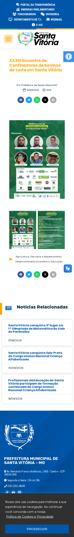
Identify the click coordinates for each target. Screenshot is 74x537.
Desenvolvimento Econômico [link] (32, 261)
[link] (68, 56)
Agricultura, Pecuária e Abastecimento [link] (38, 256)
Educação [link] (56, 261)
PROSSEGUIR (37, 529)
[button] (66, 6)
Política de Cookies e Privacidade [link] (29, 517)
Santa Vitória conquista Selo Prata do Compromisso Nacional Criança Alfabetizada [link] (35, 356)
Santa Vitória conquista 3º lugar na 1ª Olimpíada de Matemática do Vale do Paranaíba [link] (36, 328)
